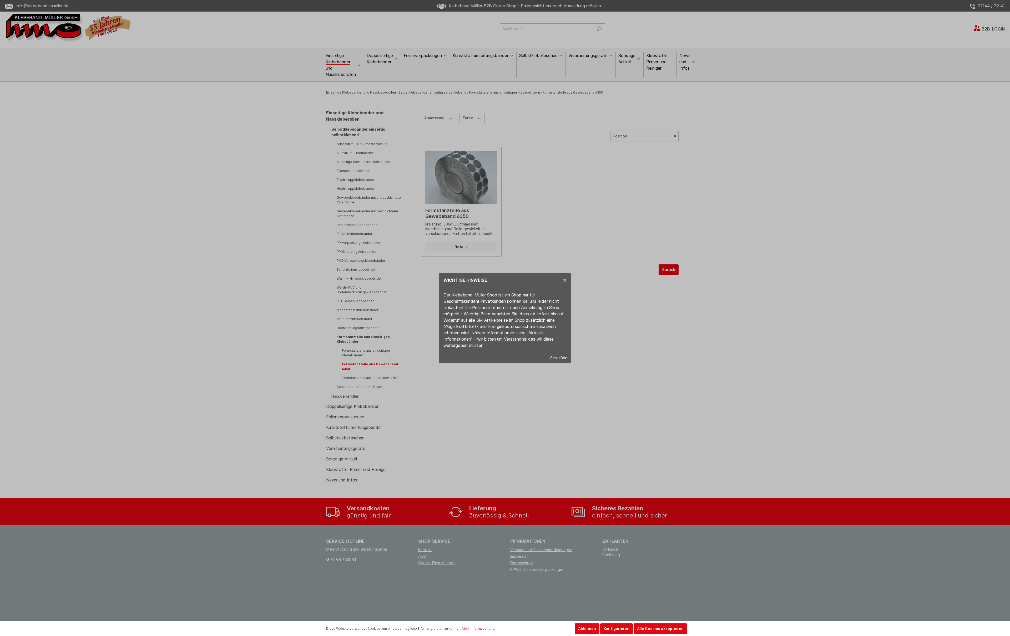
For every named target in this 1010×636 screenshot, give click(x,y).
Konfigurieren (616, 628)
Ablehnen (587, 628)
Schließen (558, 358)
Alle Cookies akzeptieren (660, 628)
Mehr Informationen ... (479, 628)
